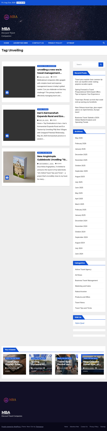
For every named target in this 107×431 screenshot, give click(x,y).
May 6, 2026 (37, 368)
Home (6, 43)
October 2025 (80, 165)
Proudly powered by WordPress (11, 426)
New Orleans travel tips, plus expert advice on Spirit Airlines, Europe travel (88, 110)
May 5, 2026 (63, 368)
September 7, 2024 (46, 163)
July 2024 (79, 248)
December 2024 (81, 221)
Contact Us (38, 43)
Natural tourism (43, 109)
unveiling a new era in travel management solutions (49, 73)
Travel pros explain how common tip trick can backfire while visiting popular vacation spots (89, 82)
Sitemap (70, 43)
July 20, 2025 (44, 77)
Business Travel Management (46, 66)
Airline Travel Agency (83, 269)
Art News (78, 275)
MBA (6, 28)
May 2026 (79, 138)
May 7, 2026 (11, 368)
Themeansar (39, 426)
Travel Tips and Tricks (44, 152)
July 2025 (79, 182)
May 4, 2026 (89, 368)
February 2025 (80, 210)
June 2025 (79, 188)
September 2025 (81, 171)
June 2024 (79, 254)
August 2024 (80, 243)
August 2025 (80, 176)
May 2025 (79, 193)
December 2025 (81, 154)
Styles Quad (79, 323)
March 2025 (79, 204)
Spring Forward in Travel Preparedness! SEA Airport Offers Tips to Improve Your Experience (87, 92)
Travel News (80, 302)
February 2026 (80, 143)
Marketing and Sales (83, 286)
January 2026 (80, 149)
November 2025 (81, 160)
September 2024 (81, 237)
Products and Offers (82, 297)
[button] (104, 43)
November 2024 (81, 226)
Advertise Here (20, 43)
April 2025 (79, 199)
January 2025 (80, 215)
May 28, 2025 (44, 120)
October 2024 (80, 232)
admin (55, 77)
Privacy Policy (55, 43)
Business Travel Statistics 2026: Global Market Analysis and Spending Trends (87, 120)
